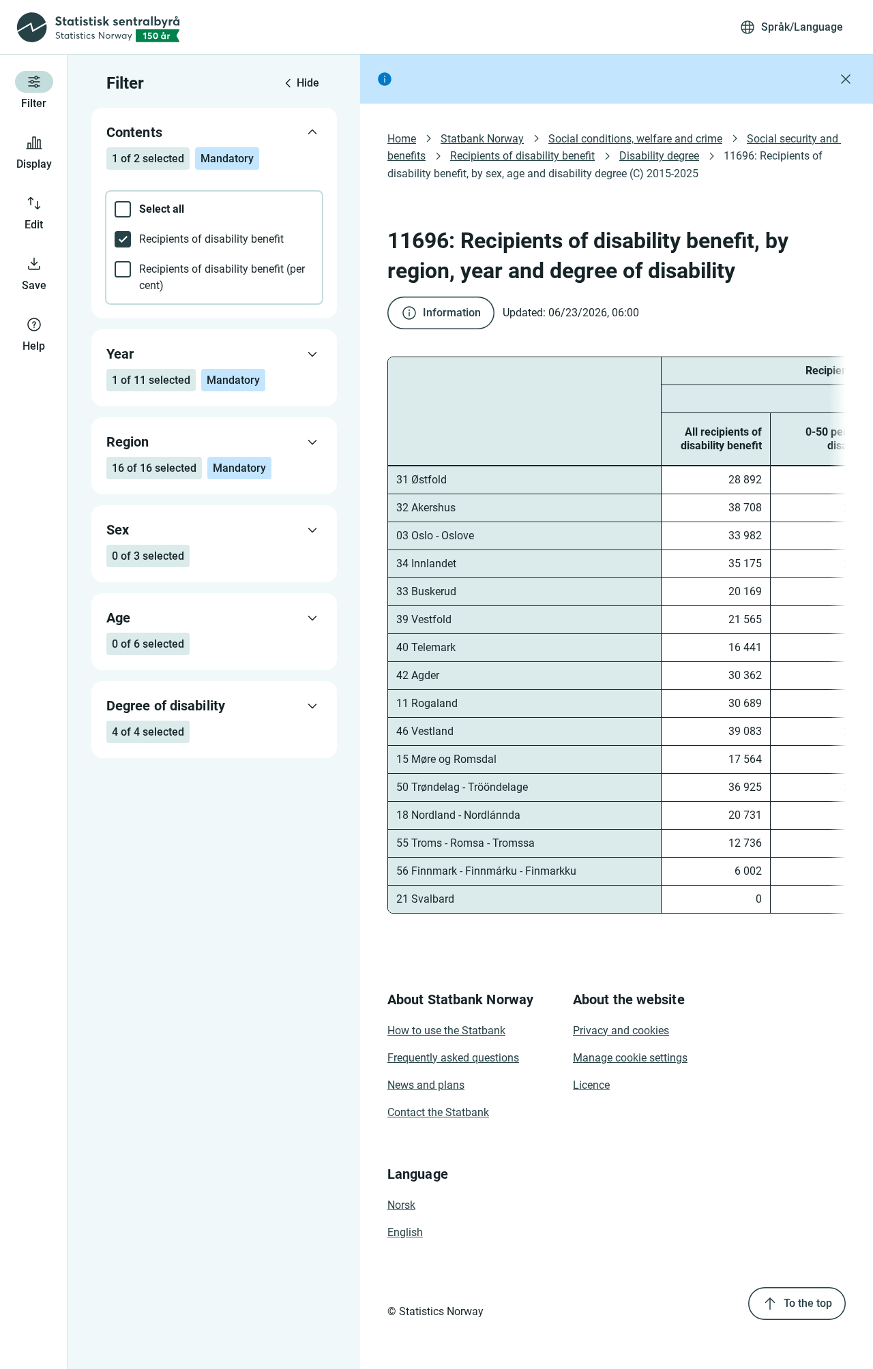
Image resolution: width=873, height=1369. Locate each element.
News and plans (425, 1085)
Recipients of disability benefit (522, 155)
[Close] (846, 79)
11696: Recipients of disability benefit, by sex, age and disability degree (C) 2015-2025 (606, 164)
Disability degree (659, 155)
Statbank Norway (482, 138)
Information (452, 312)
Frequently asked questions (453, 1057)
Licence (591, 1085)
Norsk (401, 1205)
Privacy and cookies (621, 1030)
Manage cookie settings (630, 1057)
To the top (808, 1303)
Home (401, 138)
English (405, 1232)
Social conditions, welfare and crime (635, 138)
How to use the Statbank (446, 1030)
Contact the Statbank (438, 1112)
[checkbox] (214, 209)
